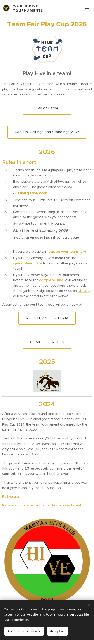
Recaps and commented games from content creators (44, 505)
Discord (83, 291)
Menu (87, 8)
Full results (11, 496)
